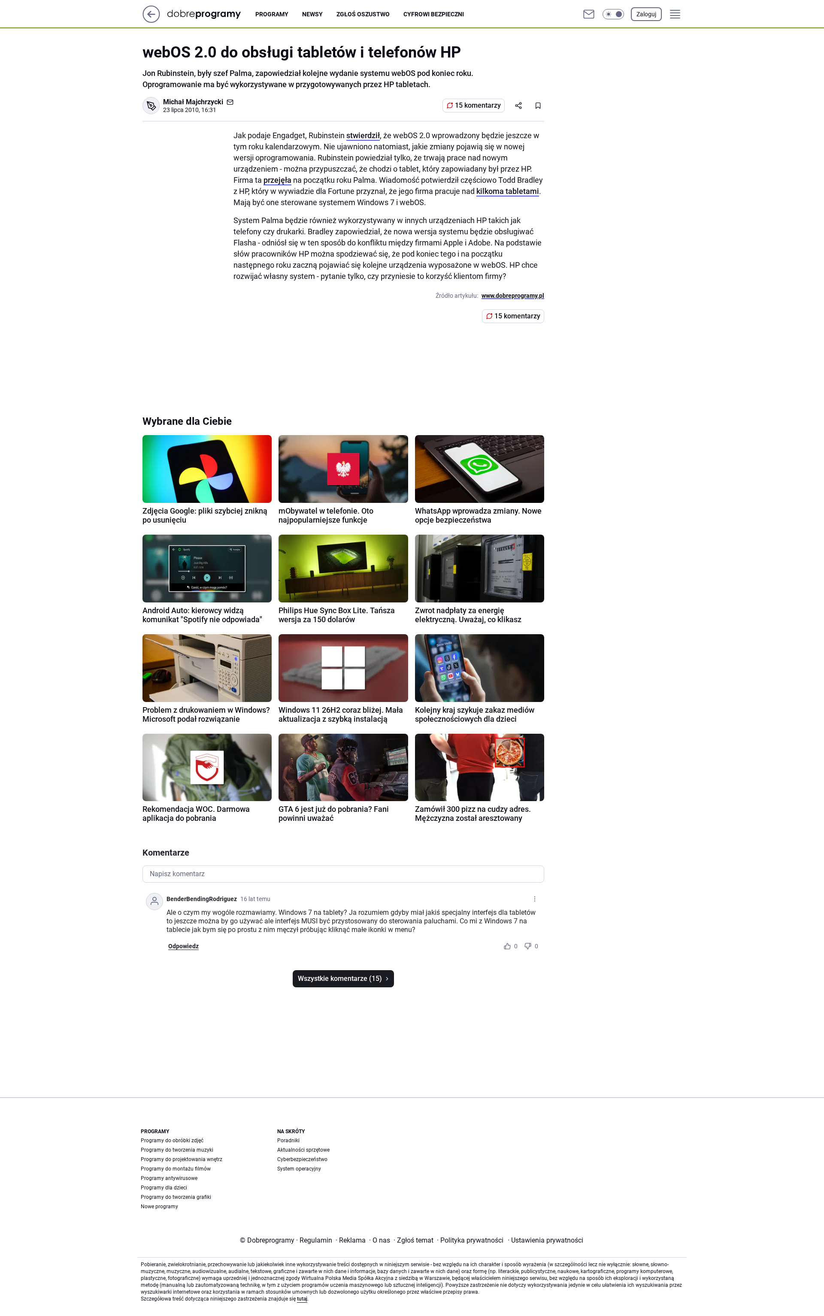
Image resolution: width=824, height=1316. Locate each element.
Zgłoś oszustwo (363, 14)
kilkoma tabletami (507, 191)
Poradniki (288, 1141)
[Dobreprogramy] (211, 13)
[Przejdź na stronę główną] (151, 20)
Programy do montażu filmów (176, 1169)
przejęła (277, 180)
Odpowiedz (183, 946)
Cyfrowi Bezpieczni (433, 14)
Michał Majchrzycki (193, 102)
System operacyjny (299, 1169)
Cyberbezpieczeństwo (302, 1159)
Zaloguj (646, 14)
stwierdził (363, 135)
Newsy (312, 14)
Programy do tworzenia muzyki (177, 1150)
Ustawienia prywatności (545, 1240)
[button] (613, 14)
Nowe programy (159, 1207)
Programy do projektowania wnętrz (181, 1159)
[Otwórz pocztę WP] (589, 14)
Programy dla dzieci (164, 1188)
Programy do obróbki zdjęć (172, 1141)
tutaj (302, 1299)
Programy (271, 14)
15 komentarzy (478, 105)
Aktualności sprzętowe (303, 1150)
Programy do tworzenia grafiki (176, 1197)
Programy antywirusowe (169, 1178)
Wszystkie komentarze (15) (340, 978)
